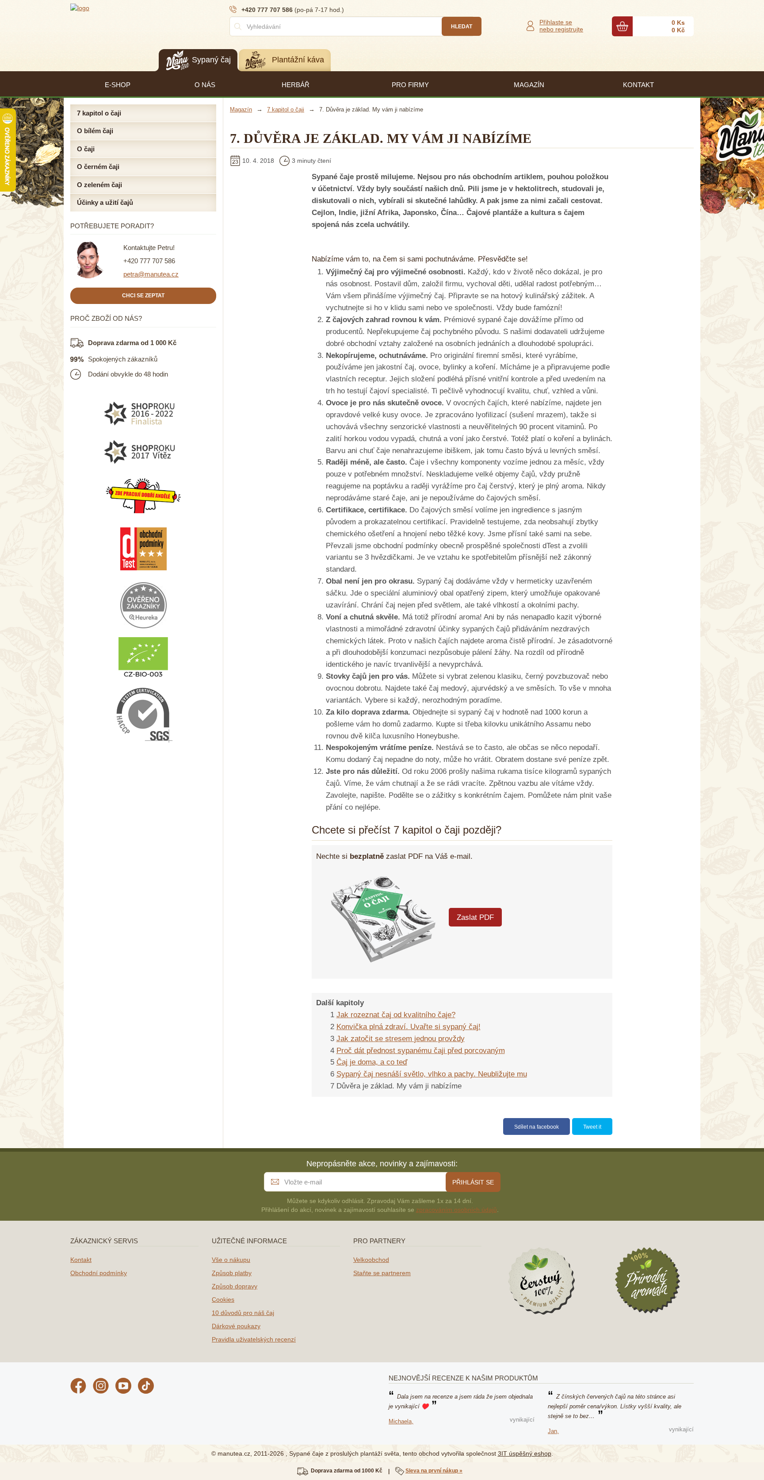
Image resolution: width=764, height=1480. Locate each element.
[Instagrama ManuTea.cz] (101, 1387)
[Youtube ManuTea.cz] (123, 1387)
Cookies (223, 1299)
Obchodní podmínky (98, 1272)
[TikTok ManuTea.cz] (146, 1387)
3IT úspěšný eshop (524, 1453)
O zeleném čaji (99, 184)
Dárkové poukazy (236, 1326)
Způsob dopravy (234, 1286)
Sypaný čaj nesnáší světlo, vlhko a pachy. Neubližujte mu (431, 1074)
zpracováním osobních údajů (456, 1209)
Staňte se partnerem (382, 1272)
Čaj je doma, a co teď (371, 1062)
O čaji (86, 149)
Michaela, (401, 1421)
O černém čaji (98, 166)
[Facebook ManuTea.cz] (78, 1387)
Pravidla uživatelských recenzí (254, 1339)
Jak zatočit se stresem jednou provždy (400, 1038)
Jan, (553, 1431)
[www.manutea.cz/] (123, 7)
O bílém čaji (95, 131)
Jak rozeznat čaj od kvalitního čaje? (395, 1015)
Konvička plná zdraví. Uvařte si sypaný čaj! (408, 1027)
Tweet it (592, 1127)
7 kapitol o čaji (99, 113)
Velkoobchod (371, 1259)
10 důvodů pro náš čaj (243, 1312)
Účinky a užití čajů (105, 202)
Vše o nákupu (231, 1259)
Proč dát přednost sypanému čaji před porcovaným (420, 1050)
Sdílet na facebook (536, 1127)
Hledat (461, 26)
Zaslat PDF (475, 917)
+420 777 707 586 (149, 261)
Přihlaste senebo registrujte (561, 26)
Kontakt (81, 1259)
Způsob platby (232, 1272)
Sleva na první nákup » (433, 1471)
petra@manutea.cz (151, 274)
